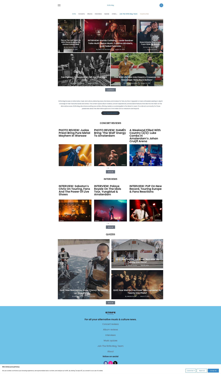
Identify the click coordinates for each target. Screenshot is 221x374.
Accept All (213, 370)
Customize (190, 370)
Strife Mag (110, 5)
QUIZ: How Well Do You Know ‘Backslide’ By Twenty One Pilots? (137, 260)
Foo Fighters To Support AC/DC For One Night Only (84, 78)
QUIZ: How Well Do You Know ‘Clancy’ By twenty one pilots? (84, 291)
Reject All (202, 370)
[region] (110, 369)
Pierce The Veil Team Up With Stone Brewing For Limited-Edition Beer (71, 42)
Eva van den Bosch (72, 47)
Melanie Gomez (78, 296)
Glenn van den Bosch (104, 49)
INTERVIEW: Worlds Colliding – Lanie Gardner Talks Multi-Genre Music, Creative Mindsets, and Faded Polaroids (110, 43)
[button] (59, 147)
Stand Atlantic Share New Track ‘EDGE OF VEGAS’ (150, 43)
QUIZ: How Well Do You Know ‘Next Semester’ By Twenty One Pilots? (137, 291)
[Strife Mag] (110, 313)
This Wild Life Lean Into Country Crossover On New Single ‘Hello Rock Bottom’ (137, 78)
